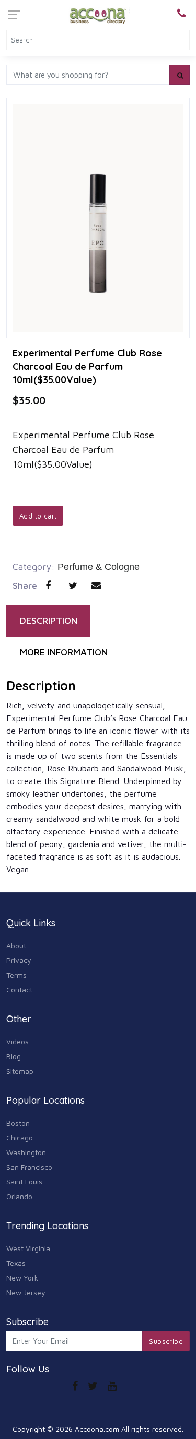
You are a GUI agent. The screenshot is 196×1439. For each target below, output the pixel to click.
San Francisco (29, 1166)
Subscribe (166, 1341)
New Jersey (25, 1292)
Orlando (19, 1196)
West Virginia (28, 1248)
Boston (18, 1122)
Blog (13, 1056)
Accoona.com (97, 1428)
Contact (19, 989)
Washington (26, 1152)
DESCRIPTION (48, 620)
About (16, 945)
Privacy (18, 960)
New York (22, 1277)
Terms (16, 974)
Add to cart (37, 516)
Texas (16, 1262)
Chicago (19, 1137)
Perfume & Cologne (98, 567)
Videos (17, 1041)
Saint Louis (24, 1181)
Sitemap (19, 1070)
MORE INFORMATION (64, 652)
